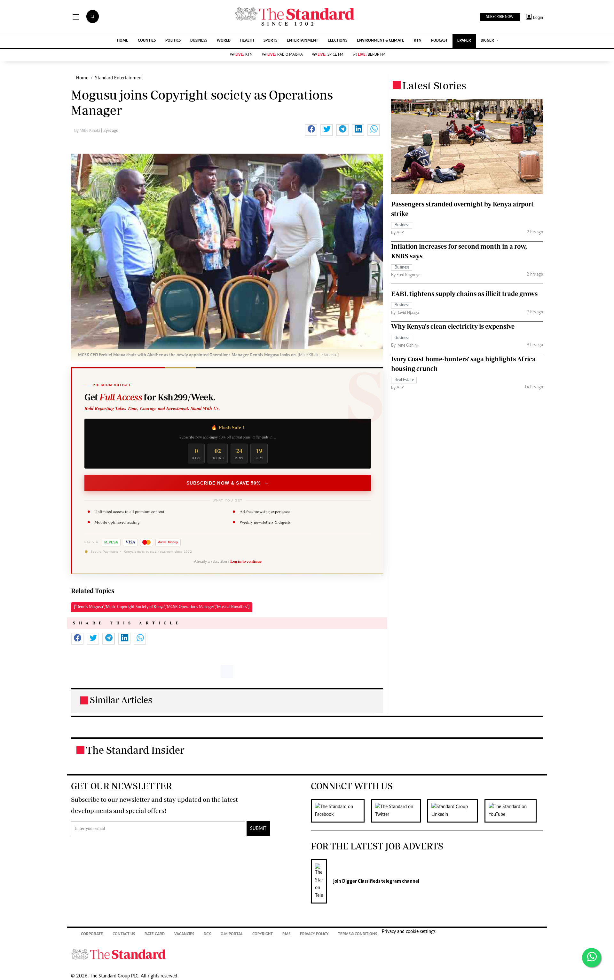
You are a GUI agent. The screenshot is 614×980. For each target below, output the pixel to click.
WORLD (224, 41)
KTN (417, 41)
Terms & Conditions (357, 934)
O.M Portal (232, 934)
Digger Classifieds (360, 881)
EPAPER (464, 41)
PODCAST (439, 41)
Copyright (262, 934)
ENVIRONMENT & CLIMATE (380, 41)
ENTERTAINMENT (302, 41)
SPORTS (270, 41)
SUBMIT (258, 828)
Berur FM (371, 55)
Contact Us (124, 934)
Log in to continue (246, 561)
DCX (207, 934)
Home (82, 78)
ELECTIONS (337, 41)
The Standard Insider (135, 750)
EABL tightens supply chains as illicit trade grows (464, 293)
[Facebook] (341, 811)
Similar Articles (121, 700)
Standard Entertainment (119, 78)
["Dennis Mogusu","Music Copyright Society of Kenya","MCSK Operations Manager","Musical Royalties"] (161, 607)
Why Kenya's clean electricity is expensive (453, 326)
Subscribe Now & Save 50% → (227, 483)
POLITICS (173, 41)
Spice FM (330, 55)
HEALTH (247, 41)
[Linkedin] (455, 811)
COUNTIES (147, 41)
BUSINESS (198, 41)
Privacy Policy (314, 934)
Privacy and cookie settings (409, 931)
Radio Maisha (285, 55)
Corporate (92, 934)
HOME (122, 41)
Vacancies (184, 934)
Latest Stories (434, 85)
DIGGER (488, 41)
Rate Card (155, 934)
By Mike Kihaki (87, 131)
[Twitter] (399, 811)
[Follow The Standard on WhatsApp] (591, 957)
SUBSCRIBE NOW (499, 17)
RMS (286, 934)
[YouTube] (513, 811)
